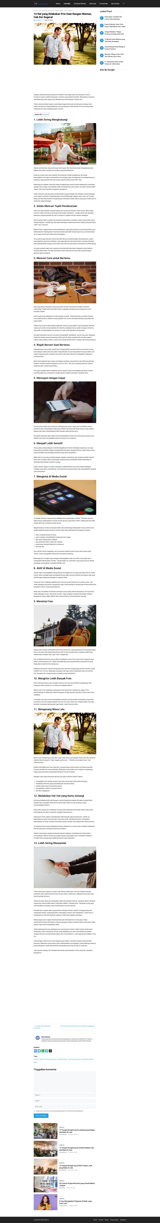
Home (58, 4)
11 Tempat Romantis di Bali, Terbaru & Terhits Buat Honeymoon (114, 64)
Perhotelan (104, 4)
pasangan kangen (50, 1059)
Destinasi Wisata (80, 4)
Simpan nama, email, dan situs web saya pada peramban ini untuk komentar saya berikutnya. (59, 1111)
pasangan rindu (62, 1059)
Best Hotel (115, 4)
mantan (41, 1059)
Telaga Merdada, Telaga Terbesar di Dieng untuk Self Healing (114, 34)
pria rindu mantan (88, 1059)
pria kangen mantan (74, 1059)
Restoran (93, 4)
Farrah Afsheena (63, 1205)
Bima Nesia (39, 20)
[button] (123, 3)
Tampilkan (45, 114)
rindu (35, 1062)
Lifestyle (67, 4)
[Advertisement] (65, 80)
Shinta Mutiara (62, 1134)
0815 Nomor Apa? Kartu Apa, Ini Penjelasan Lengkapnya (78, 1026)
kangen (36, 1059)
